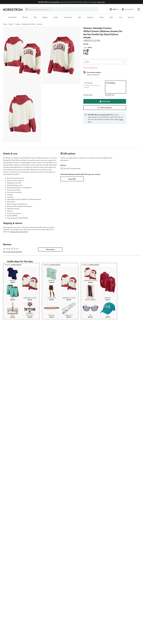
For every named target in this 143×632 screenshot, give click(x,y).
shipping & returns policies (19, 232)
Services (131, 17)
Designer (90, 17)
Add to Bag (106, 101)
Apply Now (101, 2)
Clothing (17, 24)
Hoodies (39, 24)
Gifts (111, 17)
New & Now (12, 17)
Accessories (68, 17)
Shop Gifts (72, 179)
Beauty (45, 17)
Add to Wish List (106, 108)
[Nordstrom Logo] (12, 9)
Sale (120, 17)
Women (25, 17)
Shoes (56, 17)
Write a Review (50, 249)
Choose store (87, 95)
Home (101, 17)
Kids (79, 17)
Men (35, 17)
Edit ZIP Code (109, 95)
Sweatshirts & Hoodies (28, 24)
